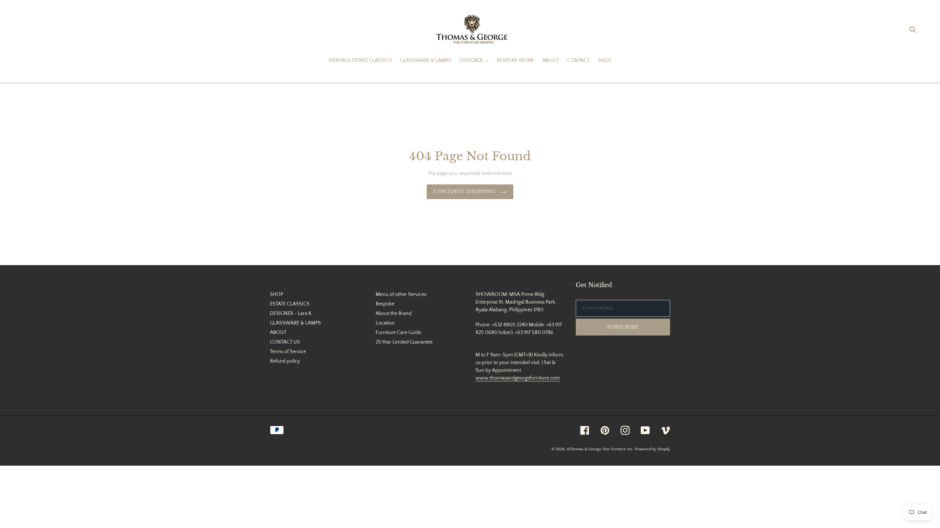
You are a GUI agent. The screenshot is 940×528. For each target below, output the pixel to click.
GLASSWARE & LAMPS (295, 323)
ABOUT (278, 333)
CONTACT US (285, 342)
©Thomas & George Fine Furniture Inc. (600, 449)
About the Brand (394, 313)
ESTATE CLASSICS (290, 304)
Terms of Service (288, 352)
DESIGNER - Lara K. (291, 313)
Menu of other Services (401, 294)
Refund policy (285, 361)
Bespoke (385, 304)
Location (385, 323)
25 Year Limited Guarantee (404, 342)
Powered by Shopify (652, 449)
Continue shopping (464, 191)
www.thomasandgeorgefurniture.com (518, 378)
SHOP (276, 294)
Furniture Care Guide (398, 333)
